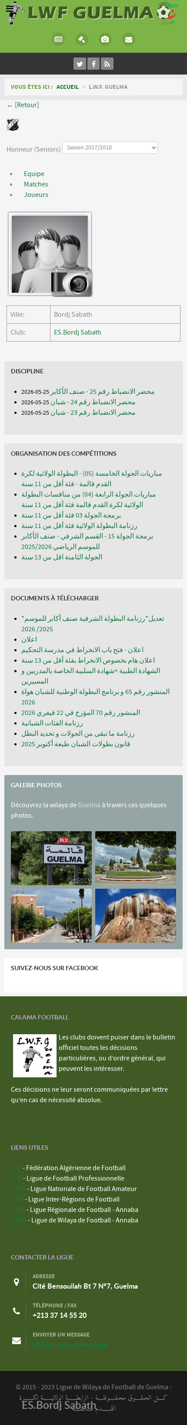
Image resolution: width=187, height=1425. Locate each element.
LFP (16, 1178)
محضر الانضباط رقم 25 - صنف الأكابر (102, 392)
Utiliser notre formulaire (70, 1344)
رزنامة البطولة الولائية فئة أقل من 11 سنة (79, 526)
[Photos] (105, 39)
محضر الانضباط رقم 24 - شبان (93, 402)
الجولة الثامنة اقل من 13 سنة (61, 557)
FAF (16, 1168)
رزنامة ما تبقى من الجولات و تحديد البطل (78, 734)
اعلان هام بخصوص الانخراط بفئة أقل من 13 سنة (88, 660)
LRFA (18, 1210)
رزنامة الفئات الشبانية (52, 723)
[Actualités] (58, 39)
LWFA (19, 1220)
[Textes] (82, 39)
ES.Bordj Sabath (77, 332)
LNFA (18, 1189)
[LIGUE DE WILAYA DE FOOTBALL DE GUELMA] (93, 12)
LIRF (17, 1199)
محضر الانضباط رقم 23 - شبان (93, 412)
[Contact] (128, 39)
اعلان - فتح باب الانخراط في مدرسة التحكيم (82, 650)
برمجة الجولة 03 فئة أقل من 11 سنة (71, 515)
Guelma (89, 805)
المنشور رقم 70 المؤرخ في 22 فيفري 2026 (80, 713)
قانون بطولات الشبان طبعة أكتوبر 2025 (75, 744)
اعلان (29, 639)
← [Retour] (23, 105)
